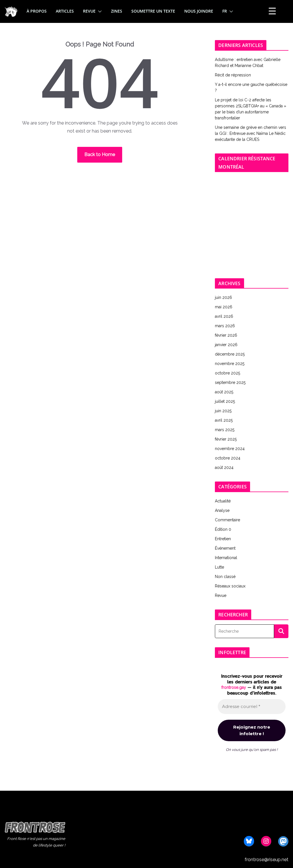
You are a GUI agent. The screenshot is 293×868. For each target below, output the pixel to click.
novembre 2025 (229, 363)
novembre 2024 (230, 448)
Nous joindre (198, 11)
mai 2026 (223, 307)
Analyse (222, 510)
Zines (116, 11)
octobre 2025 (227, 373)
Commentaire (227, 520)
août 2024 (224, 467)
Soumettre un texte (153, 11)
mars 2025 (224, 429)
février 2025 (226, 439)
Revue (89, 11)
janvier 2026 (226, 344)
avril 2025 (224, 420)
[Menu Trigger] (272, 11)
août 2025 (224, 392)
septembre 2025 (230, 382)
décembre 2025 (230, 354)
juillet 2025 (225, 401)
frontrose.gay (233, 687)
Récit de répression (233, 75)
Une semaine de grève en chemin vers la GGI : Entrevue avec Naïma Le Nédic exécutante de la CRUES (250, 133)
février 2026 (226, 335)
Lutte (219, 567)
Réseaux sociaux (230, 586)
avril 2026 (224, 316)
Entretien (223, 538)
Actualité (223, 501)
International (226, 557)
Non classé (225, 576)
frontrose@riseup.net (266, 859)
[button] (99, 11)
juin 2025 (223, 411)
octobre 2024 (227, 458)
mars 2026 (225, 325)
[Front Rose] (11, 9)
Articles (65, 11)
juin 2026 (223, 297)
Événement (225, 548)
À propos (37, 11)
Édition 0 (223, 529)
